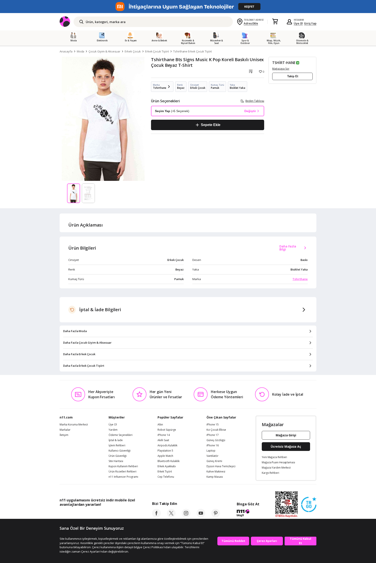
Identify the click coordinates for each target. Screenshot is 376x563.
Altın (160, 424)
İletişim (64, 435)
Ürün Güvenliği (118, 456)
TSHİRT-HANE (283, 63)
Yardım (113, 430)
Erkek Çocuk (133, 51)
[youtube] (200, 516)
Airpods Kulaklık (167, 445)
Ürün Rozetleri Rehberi (122, 471)
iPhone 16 (212, 445)
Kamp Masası (214, 477)
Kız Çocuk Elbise (216, 430)
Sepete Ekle (210, 125)
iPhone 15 (212, 424)
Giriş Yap (310, 23)
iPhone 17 (212, 435)
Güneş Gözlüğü (215, 440)
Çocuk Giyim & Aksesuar (104, 51)
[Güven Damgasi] (308, 505)
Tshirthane (300, 279)
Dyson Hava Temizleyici (220, 466)
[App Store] (73, 514)
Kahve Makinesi (215, 471)
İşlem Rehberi (117, 445)
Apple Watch (165, 456)
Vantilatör (212, 456)
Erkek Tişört (165, 471)
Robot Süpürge (167, 430)
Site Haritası (116, 461)
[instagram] (186, 516)
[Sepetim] (275, 22)
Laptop (210, 450)
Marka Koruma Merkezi (74, 424)
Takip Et (292, 76)
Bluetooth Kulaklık (169, 461)
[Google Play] (100, 514)
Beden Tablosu (254, 101)
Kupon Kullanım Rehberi (123, 466)
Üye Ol (298, 23)
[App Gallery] (125, 514)
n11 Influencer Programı (123, 477)
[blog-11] (248, 513)
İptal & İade (116, 440)
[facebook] (156, 516)
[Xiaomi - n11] (188, 6)
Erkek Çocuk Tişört (157, 51)
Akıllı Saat (163, 440)
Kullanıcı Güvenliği (120, 450)
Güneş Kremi (214, 461)
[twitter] (171, 516)
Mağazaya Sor (280, 69)
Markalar (65, 430)
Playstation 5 (165, 450)
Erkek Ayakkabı (167, 466)
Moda (80, 51)
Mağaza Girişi (286, 435)
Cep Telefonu (166, 477)
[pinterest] (215, 516)
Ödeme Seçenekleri (121, 435)
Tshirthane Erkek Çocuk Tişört (192, 51)
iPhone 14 (164, 435)
